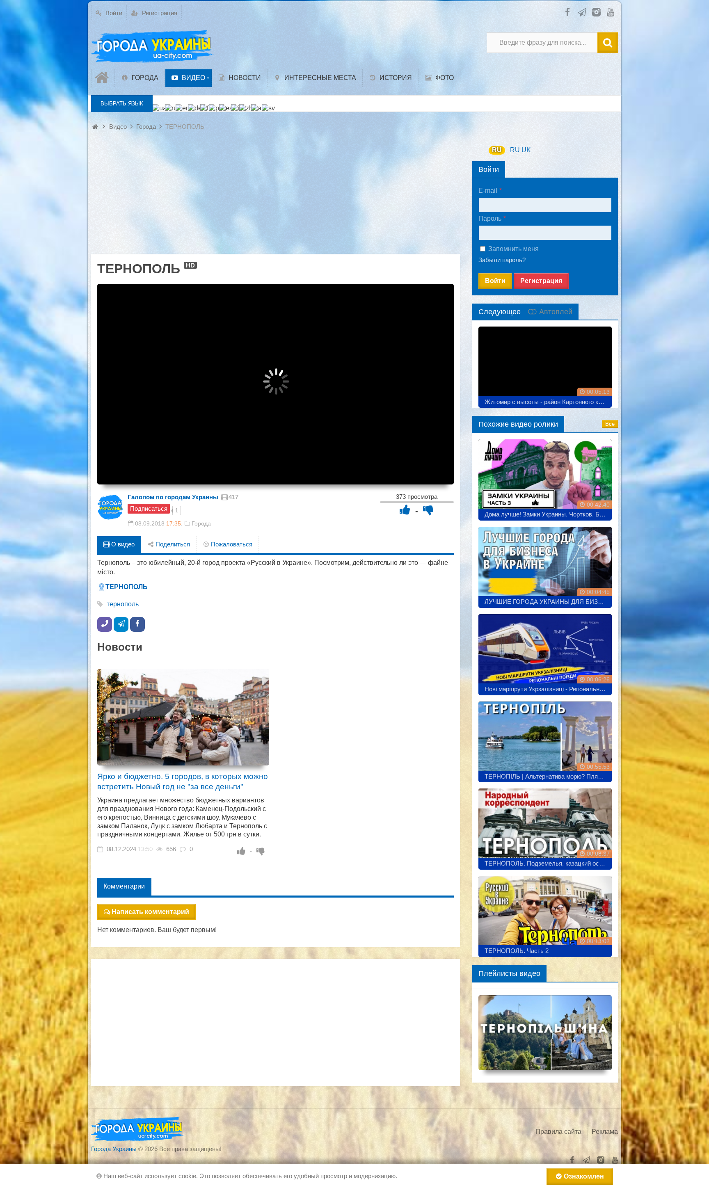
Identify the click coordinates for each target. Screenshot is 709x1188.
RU (497, 149)
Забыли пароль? (502, 259)
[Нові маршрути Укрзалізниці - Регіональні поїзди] (545, 651)
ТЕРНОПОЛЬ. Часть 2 (517, 950)
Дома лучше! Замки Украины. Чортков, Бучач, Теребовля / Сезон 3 (548, 514)
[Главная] (102, 78)
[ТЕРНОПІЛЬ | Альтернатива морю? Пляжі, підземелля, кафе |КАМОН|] (545, 739)
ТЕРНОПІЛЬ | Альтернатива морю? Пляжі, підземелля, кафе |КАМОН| (548, 776)
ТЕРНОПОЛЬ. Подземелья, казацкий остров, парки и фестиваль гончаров (548, 863)
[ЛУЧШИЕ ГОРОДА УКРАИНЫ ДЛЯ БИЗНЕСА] (545, 564)
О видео (122, 544)
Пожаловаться (230, 544)
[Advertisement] (275, 196)
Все (610, 424)
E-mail (487, 190)
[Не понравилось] (428, 510)
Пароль (489, 218)
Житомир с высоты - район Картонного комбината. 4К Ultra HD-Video (548, 401)
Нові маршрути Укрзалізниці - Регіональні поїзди (548, 688)
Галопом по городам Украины (173, 496)
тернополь (123, 604)
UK (526, 149)
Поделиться (172, 544)
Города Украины (114, 1148)
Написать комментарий (150, 911)
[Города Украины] (152, 46)
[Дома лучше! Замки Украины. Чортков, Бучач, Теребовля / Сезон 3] (545, 476)
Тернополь (126, 586)
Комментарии (124, 886)
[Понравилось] (405, 510)
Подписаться (148, 508)
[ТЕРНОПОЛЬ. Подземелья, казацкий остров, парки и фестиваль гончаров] (545, 826)
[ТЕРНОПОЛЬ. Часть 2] (545, 913)
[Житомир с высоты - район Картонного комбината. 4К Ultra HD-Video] (545, 364)
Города (201, 523)
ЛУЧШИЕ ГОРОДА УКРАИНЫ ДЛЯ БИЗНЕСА (548, 601)
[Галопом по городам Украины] (110, 507)
